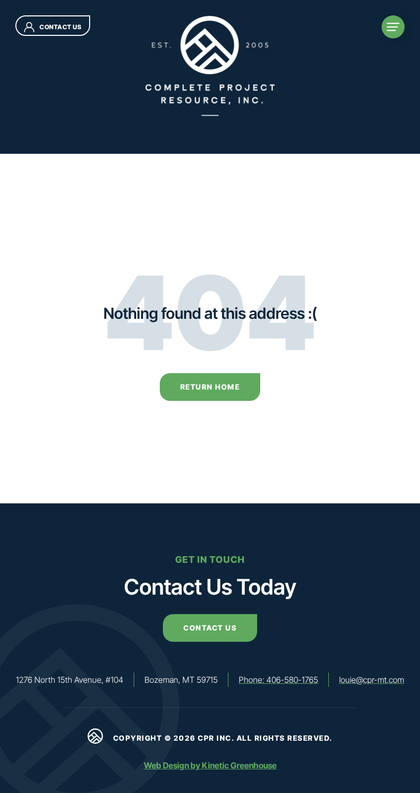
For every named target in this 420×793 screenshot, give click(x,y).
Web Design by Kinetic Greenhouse (210, 765)
